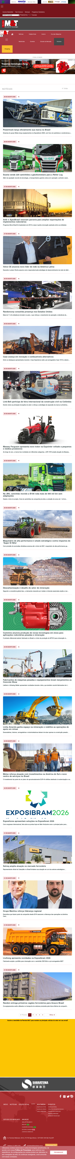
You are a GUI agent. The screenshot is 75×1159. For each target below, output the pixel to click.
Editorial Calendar (27, 1129)
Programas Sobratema (38, 12)
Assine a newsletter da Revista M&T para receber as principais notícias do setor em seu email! (37, 1020)
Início (5, 1104)
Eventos (32, 41)
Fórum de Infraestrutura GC (56, 1109)
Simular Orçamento (27, 1122)
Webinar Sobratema (53, 1113)
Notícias (21, 34)
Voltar (65, 88)
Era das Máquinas (56, 34)
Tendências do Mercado (54, 1111)
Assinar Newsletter (8, 12)
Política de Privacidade (23, 1150)
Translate (34, 15)
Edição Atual (32, 34)
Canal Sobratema (41, 1111)
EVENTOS (51, 1104)
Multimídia (22, 41)
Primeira (24, 1015)
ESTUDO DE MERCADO (11, 1119)
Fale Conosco (19, 12)
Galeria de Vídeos (41, 1109)
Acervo (44, 34)
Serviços (27, 12)
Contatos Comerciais (27, 1131)
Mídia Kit (24, 1124)
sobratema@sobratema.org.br (35, 1145)
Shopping (7, 49)
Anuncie (59, 41)
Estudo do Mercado (45, 41)
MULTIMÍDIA (41, 1104)
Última (51, 1015)
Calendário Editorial (27, 1127)
